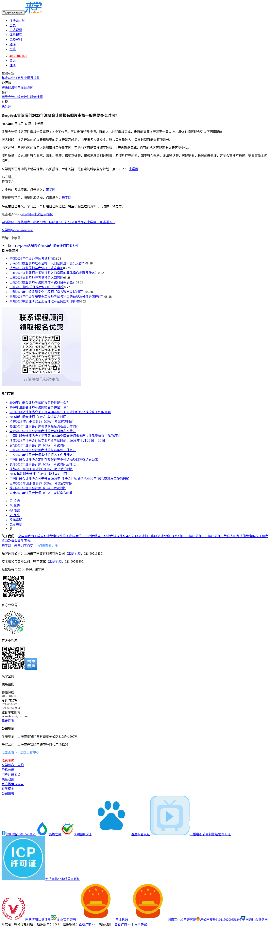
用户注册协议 (11, 774)
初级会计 (8, 97)
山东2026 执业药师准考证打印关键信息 (36, 287)
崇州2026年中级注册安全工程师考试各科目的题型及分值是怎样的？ (56, 296)
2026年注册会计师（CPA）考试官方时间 (37, 417)
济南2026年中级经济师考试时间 (31, 258)
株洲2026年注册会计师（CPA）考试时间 (37, 488)
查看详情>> (87, 924)
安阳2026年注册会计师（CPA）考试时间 (37, 445)
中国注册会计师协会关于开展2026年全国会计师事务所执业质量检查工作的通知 (64, 436)
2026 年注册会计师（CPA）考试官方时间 (38, 474)
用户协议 (140, 924)
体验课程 (15, 34)
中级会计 (20, 97)
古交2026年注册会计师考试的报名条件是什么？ (42, 455)
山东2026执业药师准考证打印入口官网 (36, 277)
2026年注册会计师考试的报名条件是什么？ (39, 402)
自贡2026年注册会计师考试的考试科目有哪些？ (42, 431)
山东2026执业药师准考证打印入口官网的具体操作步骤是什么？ (53, 273)
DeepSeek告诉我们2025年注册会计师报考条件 (46, 246)
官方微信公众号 (13, 784)
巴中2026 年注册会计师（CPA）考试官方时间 (41, 483)
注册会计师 (17, 20)
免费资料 (15, 39)
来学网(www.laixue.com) (18, 230)
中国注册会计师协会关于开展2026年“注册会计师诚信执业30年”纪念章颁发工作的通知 (69, 478)
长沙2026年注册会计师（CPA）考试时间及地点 (42, 464)
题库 (12, 44)
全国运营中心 (29, 752)
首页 (12, 25)
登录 (12, 60)
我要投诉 (8, 720)
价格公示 (8, 770)
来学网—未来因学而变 (37, 214)
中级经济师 (25, 87)
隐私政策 (8, 779)
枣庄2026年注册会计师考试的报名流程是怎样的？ (44, 426)
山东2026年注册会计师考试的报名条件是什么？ (42, 450)
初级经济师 (9, 87)
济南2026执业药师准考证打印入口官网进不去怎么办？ (47, 263)
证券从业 (20, 78)
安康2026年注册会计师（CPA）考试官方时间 (41, 493)
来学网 (133, 169)
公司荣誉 (8, 793)
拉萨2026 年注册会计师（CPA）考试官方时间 (41, 421)
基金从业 (8, 78)
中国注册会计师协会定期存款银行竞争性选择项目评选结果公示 (53, 459)
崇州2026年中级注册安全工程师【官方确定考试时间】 (47, 292)
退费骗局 (8, 760)
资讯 (12, 49)
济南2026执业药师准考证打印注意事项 (36, 268)
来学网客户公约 (13, 765)
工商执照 (74, 553)
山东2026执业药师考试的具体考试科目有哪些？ (42, 282)
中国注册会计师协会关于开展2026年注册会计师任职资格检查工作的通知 (60, 412)
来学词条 (8, 789)
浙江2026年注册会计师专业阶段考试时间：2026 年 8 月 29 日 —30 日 (57, 440)
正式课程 (15, 30)
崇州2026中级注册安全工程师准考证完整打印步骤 (44, 301)
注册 (12, 65)
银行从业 (33, 78)
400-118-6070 (18, 56)
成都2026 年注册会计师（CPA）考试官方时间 (41, 469)
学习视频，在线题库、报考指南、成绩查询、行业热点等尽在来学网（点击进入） (58, 222)
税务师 (6, 106)
